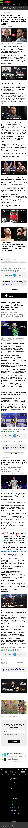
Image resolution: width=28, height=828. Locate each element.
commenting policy (15, 281)
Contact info (14, 810)
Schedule (14, 791)
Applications (14, 785)
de (14, 769)
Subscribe (14, 741)
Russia (21, 441)
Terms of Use (14, 798)
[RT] (4, 772)
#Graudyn (6, 540)
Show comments (14, 289)
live (7, 1)
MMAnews (22, 261)
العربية (2, 769)
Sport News (8, 12)
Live (14, 782)
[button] (14, 420)
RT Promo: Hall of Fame (14, 807)
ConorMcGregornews (10, 259)
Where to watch (14, 788)
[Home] (1, 1)
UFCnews (5, 263)
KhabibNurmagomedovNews (10, 261)
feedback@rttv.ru (7, 284)
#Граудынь (18, 540)
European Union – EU (12, 441)
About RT (14, 804)
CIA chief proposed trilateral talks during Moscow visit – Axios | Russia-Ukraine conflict (14, 8)
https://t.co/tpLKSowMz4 (9, 551)
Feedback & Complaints (14, 813)
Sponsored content (14, 795)
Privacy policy (14, 801)
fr (18, 769)
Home (3, 12)
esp (7, 769)
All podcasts (24, 750)
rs (22, 769)
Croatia (3, 441)
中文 (26, 769)
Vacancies (14, 816)
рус (11, 769)
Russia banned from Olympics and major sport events (12, 663)
